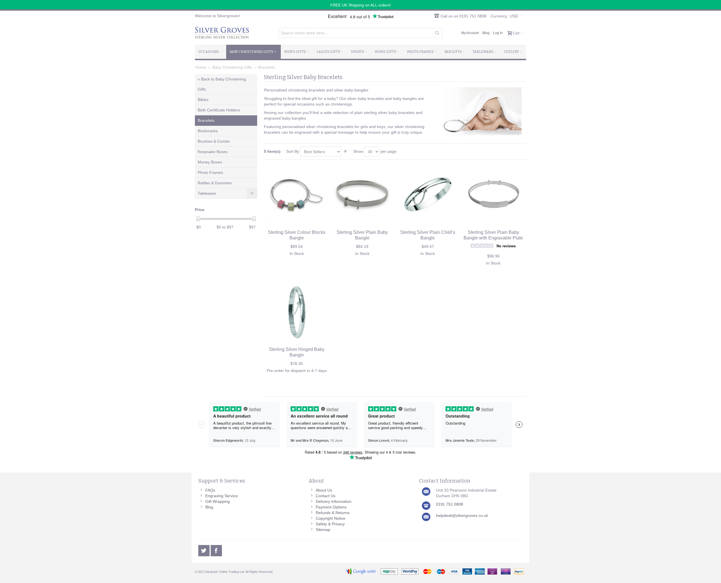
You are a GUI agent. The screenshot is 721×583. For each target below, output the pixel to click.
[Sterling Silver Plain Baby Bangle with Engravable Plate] (493, 195)
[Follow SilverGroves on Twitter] (204, 550)
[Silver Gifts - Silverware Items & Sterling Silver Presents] (222, 33)
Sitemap (323, 529)
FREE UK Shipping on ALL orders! (360, 5)
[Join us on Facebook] (216, 550)
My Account (470, 33)
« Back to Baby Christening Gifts (222, 84)
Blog (485, 33)
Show (358, 151)
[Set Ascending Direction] (345, 151)
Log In (498, 33)
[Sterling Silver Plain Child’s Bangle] (428, 195)
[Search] (437, 33)
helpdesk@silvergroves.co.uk (462, 515)
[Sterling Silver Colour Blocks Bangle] (296, 195)
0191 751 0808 (449, 504)
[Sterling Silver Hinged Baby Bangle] (296, 312)
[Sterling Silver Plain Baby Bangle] (362, 195)
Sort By (292, 151)
